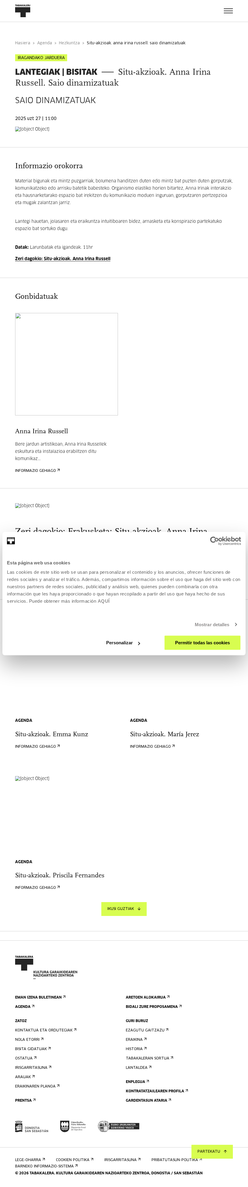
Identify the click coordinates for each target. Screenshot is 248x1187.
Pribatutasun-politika (175, 1160)
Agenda (44, 43)
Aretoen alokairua (146, 997)
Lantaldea (137, 1068)
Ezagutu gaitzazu (145, 1030)
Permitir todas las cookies (202, 642)
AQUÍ (104, 601)
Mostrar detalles (212, 624)
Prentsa (23, 1101)
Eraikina (134, 1040)
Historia (134, 1049)
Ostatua (24, 1058)
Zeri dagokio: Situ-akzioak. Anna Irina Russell (62, 259)
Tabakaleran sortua (147, 1058)
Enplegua (135, 1082)
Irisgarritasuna (31, 1068)
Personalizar (119, 642)
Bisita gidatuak (31, 1049)
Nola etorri (27, 1040)
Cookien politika (73, 1160)
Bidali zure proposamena (152, 1007)
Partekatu (208, 1152)
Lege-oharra (28, 1160)
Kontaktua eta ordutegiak (44, 1030)
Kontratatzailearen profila (155, 1091)
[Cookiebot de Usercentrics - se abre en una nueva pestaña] (214, 540)
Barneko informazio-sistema (44, 1166)
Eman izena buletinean (38, 997)
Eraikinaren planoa (35, 1086)
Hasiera (22, 43)
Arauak (23, 1077)
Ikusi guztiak (120, 909)
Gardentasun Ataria (146, 1101)
